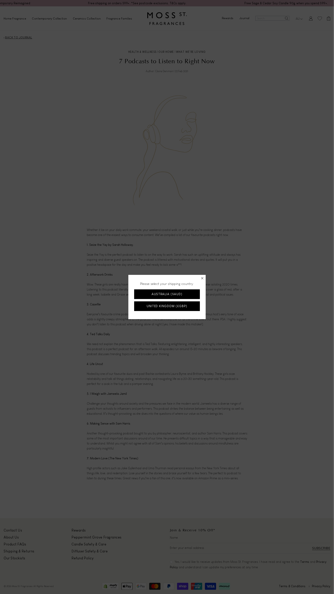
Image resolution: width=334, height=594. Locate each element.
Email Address (134, 286)
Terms (150, 310)
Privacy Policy (167, 310)
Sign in (178, 336)
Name (127, 268)
